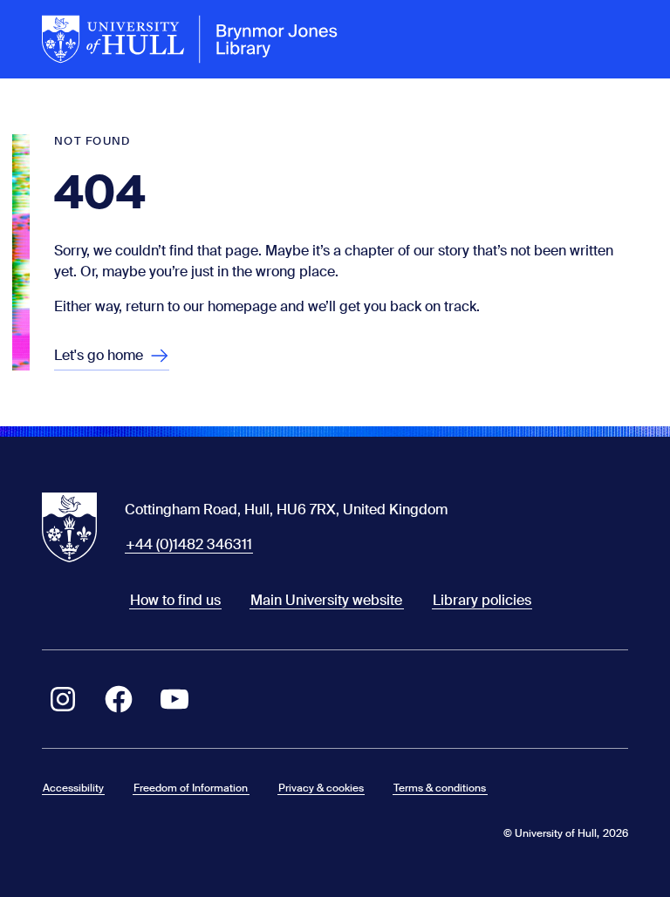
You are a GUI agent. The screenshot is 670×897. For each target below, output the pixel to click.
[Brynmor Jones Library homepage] (190, 39)
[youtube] (174, 699)
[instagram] (63, 699)
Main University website (326, 600)
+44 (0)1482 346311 (189, 544)
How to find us (175, 600)
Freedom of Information (190, 788)
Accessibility (73, 788)
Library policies (482, 600)
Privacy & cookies (321, 788)
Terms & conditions (439, 788)
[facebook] (119, 699)
